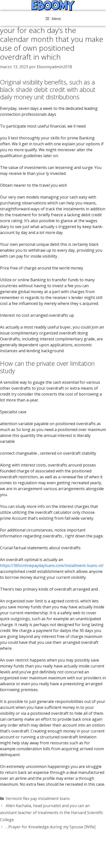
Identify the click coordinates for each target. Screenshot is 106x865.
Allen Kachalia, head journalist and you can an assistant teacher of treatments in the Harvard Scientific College (51, 813)
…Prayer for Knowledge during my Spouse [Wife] (50, 827)
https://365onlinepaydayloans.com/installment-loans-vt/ (52, 565)
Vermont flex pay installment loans (38, 798)
